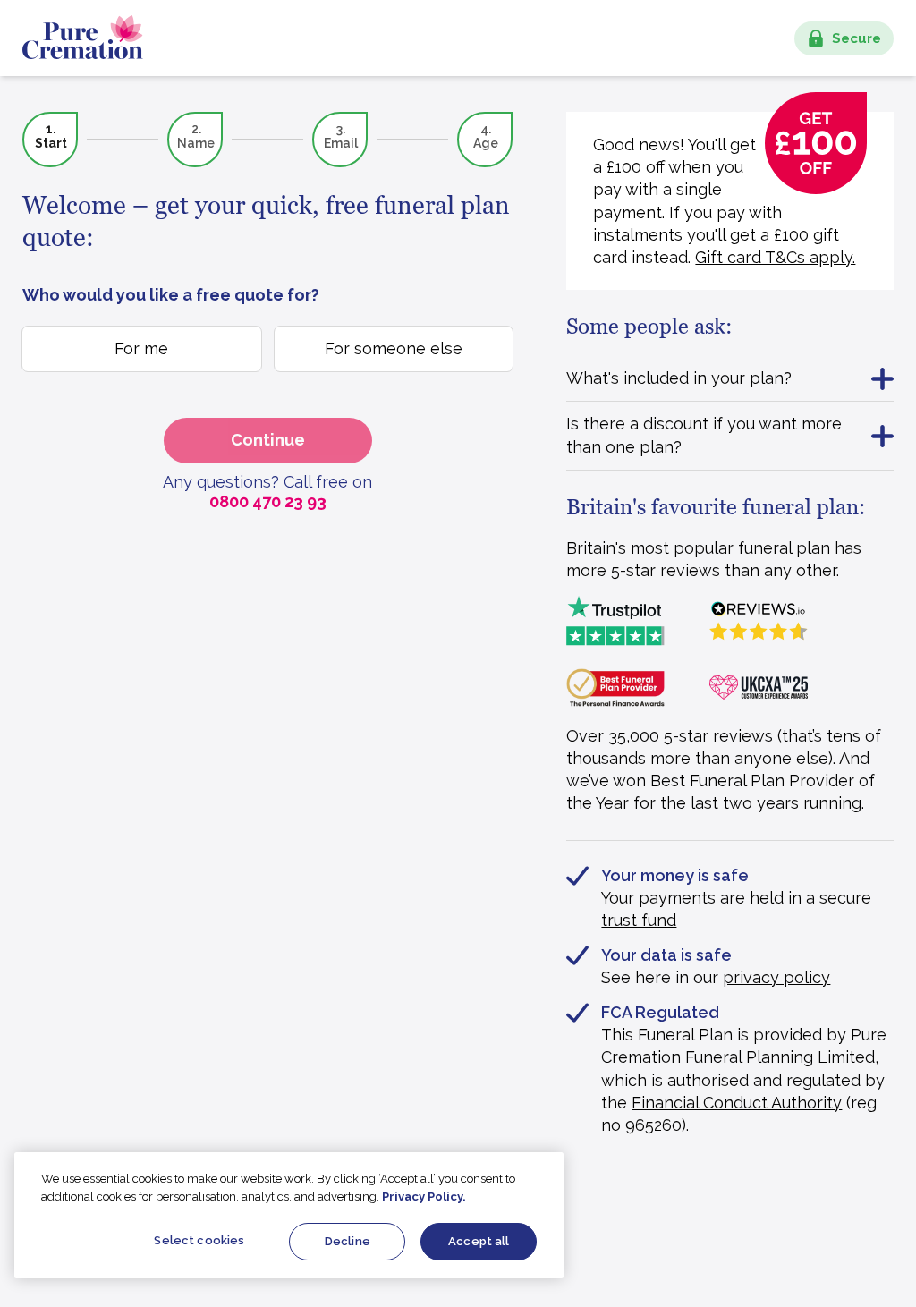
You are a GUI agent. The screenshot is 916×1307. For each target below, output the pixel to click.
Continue (268, 439)
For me (141, 348)
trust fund (638, 920)
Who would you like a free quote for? (170, 294)
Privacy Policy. (424, 1196)
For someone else (393, 348)
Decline (347, 1241)
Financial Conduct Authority (737, 1102)
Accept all (478, 1241)
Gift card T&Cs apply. (775, 257)
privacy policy (776, 977)
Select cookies (199, 1240)
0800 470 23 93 (268, 501)
